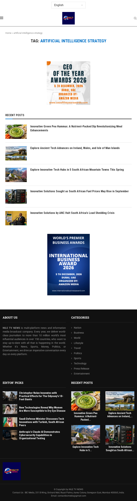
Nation (77, 327)
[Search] (135, 18)
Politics (78, 353)
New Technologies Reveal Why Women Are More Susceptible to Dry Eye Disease (42, 409)
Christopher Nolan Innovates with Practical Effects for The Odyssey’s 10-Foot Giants (41, 396)
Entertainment (82, 373)
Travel (77, 348)
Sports (77, 358)
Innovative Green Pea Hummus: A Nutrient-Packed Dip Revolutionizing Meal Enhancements (76, 128)
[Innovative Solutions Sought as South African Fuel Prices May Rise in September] (16, 196)
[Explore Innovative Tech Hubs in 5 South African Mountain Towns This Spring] (16, 175)
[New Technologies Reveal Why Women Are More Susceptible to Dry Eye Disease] (10, 409)
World (77, 337)
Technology (80, 363)
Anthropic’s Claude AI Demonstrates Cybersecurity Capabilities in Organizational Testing (39, 435)
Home (8, 33)
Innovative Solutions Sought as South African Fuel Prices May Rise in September (79, 191)
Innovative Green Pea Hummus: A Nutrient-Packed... (85, 416)
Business (79, 332)
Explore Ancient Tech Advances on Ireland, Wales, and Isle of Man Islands (75, 148)
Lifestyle (78, 343)
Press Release (81, 368)
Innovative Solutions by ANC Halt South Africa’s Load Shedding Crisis (72, 213)
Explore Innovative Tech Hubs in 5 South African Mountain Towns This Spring (77, 169)
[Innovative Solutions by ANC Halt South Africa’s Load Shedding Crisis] (16, 218)
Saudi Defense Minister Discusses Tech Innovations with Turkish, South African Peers (41, 422)
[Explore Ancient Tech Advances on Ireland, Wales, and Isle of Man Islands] (16, 153)
